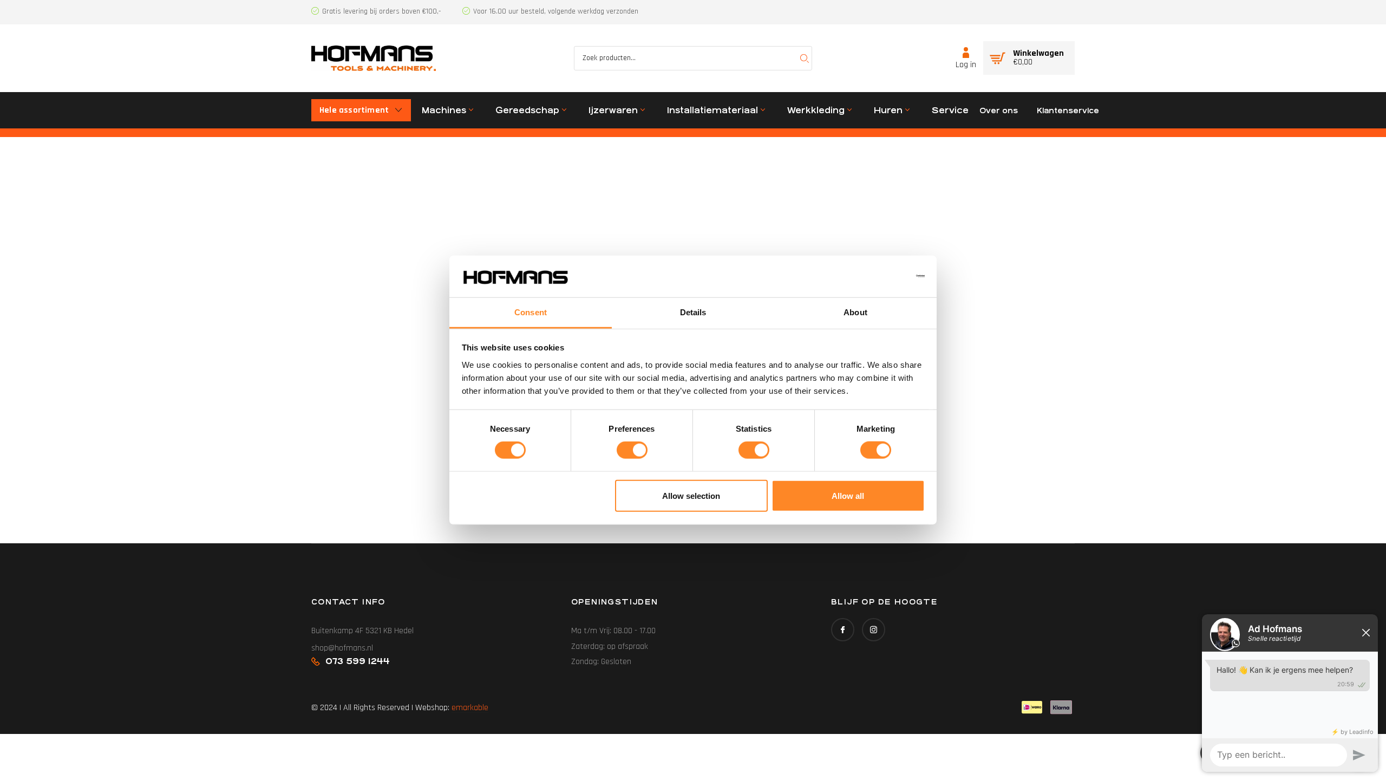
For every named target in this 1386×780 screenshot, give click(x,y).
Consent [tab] (530, 312)
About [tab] (855, 312)
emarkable (470, 707)
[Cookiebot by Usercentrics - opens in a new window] (877, 276)
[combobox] (693, 58)
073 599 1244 (357, 661)
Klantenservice (1068, 111)
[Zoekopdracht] (805, 58)
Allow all (848, 495)
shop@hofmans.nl (342, 648)
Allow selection (691, 495)
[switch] (632, 450)
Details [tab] (693, 312)
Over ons (998, 111)
